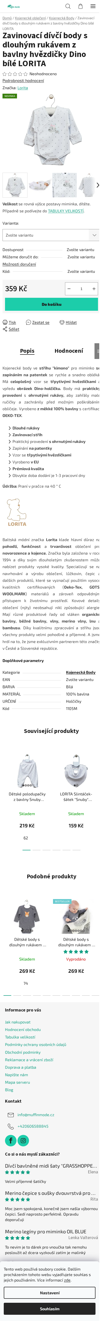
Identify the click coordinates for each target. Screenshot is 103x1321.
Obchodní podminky (22, 1052)
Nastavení (50, 1292)
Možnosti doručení (19, 264)
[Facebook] (10, 1140)
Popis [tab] (27, 350)
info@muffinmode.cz (36, 1114)
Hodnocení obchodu (23, 1029)
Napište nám (16, 1074)
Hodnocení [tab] (68, 350)
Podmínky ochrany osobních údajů (35, 1044)
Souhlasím (50, 1308)
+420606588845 (33, 1126)
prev (5, 773)
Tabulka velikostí (20, 1036)
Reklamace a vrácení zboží (29, 1059)
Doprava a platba (20, 1067)
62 (26, 837)
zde (67, 1280)
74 (26, 983)
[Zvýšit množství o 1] (94, 289)
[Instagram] (23, 1140)
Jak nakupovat (17, 1021)
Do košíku (52, 304)
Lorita (23, 87)
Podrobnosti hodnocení (23, 80)
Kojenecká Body (81, 672)
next (98, 773)
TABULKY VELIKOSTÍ (66, 210)
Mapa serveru (17, 1082)
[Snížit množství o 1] (69, 289)
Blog (9, 1089)
